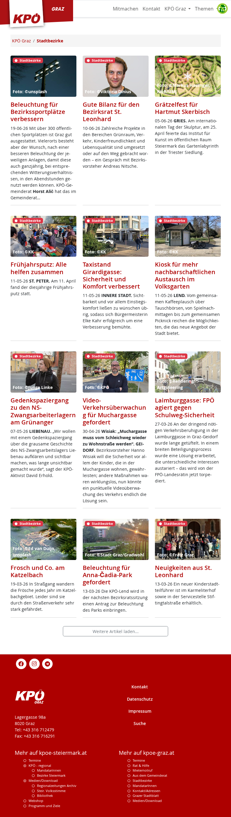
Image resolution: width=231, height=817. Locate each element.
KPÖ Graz (176, 8)
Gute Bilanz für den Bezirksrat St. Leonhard (111, 111)
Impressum (139, 711)
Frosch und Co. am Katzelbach (38, 571)
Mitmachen (125, 8)
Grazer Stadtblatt (146, 795)
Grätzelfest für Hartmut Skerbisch (182, 108)
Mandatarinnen (49, 770)
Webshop (36, 800)
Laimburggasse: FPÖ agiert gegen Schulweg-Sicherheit (184, 407)
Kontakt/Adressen (146, 790)
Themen (205, 8)
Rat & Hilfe (141, 765)
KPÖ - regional (40, 765)
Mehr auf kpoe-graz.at (146, 752)
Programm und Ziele (44, 805)
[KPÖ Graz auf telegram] (47, 663)
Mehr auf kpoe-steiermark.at (51, 752)
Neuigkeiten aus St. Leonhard (183, 571)
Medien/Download (43, 780)
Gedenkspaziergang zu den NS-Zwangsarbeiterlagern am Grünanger (43, 411)
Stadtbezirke (142, 780)
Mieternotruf (142, 770)
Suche (140, 723)
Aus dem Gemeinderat (150, 775)
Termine (35, 760)
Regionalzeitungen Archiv (56, 785)
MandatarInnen (145, 785)
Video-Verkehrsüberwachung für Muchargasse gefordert (114, 411)
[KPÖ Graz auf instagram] (34, 663)
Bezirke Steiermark (51, 775)
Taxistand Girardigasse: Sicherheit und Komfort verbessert (111, 275)
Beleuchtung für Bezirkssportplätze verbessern (38, 111)
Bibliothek (45, 795)
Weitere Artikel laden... (116, 631)
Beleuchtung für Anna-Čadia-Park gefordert (107, 575)
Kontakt (151, 8)
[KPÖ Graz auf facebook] (21, 663)
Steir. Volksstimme (51, 790)
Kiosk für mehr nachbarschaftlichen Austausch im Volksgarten (185, 275)
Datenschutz (140, 699)
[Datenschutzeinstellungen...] (222, 9)
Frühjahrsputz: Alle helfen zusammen (39, 268)
